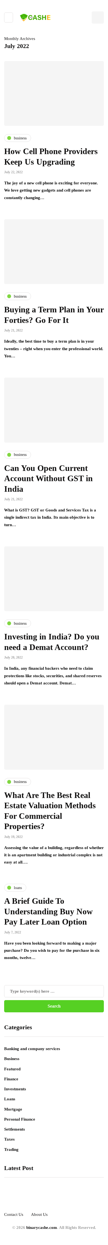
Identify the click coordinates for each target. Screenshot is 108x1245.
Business (11, 1058)
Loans (9, 1099)
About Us (39, 1214)
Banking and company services (32, 1048)
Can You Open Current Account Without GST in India (48, 478)
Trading (11, 1149)
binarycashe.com (41, 1227)
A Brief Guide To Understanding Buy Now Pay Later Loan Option (48, 911)
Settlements (14, 1129)
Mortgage (13, 1109)
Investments (15, 1089)
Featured (12, 1069)
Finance (11, 1079)
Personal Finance (19, 1119)
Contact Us (13, 1214)
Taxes (9, 1139)
